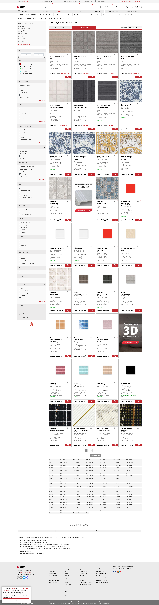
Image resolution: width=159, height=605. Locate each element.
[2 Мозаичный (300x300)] (107, 188)
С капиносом (24, 188)
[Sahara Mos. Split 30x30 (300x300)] (60, 415)
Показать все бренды (24, 44)
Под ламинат (24, 293)
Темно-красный (27, 64)
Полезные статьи (100, 571)
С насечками (24, 195)
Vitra (66, 591)
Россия (23, 118)
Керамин (67, 588)
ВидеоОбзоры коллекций (102, 580)
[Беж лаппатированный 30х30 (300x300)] (130, 234)
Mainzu (66, 593)
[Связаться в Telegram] (119, 1)
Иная (22, 240)
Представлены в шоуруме (102, 582)
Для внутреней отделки (27, 166)
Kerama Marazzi (22, 28)
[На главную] (26, 567)
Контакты (96, 11)
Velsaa (20, 31)
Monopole (21, 26)
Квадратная (24, 245)
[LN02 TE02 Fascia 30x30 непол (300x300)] (107, 42)
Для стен (23, 176)
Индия (22, 116)
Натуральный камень (27, 263)
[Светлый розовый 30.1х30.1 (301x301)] (107, 325)
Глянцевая (23, 209)
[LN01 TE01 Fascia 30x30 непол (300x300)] (60, 42)
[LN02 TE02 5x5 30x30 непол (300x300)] (83, 42)
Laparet (66, 573)
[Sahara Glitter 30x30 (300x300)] (130, 415)
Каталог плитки (52, 569)
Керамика (23, 258)
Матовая (23, 212)
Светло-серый (27, 73)
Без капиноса (24, 193)
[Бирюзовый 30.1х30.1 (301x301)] (83, 370)
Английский (23, 227)
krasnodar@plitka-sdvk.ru (63, 548)
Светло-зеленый (27, 69)
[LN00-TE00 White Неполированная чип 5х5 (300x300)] (60, 91)
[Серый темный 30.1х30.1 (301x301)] (107, 279)
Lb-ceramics (21, 33)
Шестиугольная (25, 247)
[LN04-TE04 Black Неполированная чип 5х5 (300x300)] (83, 91)
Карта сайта (99, 575)
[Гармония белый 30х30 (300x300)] (60, 234)
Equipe (66, 597)
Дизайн (45, 11)
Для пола (23, 174)
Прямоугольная (25, 243)
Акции (59, 11)
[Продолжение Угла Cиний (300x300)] (83, 143)
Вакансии (82, 580)
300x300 (23, 151)
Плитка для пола (53, 575)
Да (21, 271)
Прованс (23, 232)
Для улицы (23, 171)
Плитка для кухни (53, 577)
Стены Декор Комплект (27, 130)
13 (102, 450)
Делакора (67, 575)
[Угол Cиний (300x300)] (130, 91)
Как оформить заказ (101, 573)
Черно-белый (26, 66)
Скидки (82, 575)
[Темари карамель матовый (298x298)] (60, 325)
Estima (20, 42)
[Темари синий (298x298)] (83, 325)
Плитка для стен (53, 579)
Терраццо (23, 288)
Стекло (23, 256)
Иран (22, 111)
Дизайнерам (113, 11)
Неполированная (25, 214)
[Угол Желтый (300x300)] (107, 143)
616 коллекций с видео (72, 1)
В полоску (23, 298)
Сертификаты (83, 571)
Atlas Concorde (22, 35)
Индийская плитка (53, 582)
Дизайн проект (99, 569)
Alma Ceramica (68, 580)
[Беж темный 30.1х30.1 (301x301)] (107, 370)
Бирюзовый (26, 71)
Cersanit (20, 30)
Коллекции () (60, 27)
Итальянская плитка (54, 580)
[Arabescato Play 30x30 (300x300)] (107, 415)
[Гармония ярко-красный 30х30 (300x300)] (130, 188)
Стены (22, 134)
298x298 (23, 153)
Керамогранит (25, 190)
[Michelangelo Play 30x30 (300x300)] (83, 415)
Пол (22, 137)
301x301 (23, 156)
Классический (25, 222)
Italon (19, 37)
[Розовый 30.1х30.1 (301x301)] (60, 370)
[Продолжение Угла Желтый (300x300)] (130, 143)
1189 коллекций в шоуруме (87, 1)
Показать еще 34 (95, 455)
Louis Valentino (22, 40)
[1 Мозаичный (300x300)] (60, 188)
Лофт (22, 229)
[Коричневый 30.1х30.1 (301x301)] (83, 279)
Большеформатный (26, 197)
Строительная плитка (27, 169)
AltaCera (67, 579)
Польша (23, 113)
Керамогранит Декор (27, 139)
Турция (22, 108)
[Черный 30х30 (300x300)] (130, 370)
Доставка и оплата (77, 11)
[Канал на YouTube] (18, 577)
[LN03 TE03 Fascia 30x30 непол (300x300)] (130, 42)
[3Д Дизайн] (130, 333)
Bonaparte (21, 38)
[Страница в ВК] (21, 577)
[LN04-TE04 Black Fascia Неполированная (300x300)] (107, 91)
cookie (14, 588)
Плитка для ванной (53, 571)
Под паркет (24, 290)
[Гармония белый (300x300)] (83, 234)
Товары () (84, 27)
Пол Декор (23, 132)
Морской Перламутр (26, 261)
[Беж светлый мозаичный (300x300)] (60, 279)
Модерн (23, 225)
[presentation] (19, 64)
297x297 (23, 158)
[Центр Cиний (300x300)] (60, 143)
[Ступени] (83, 196)
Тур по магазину (101, 1)
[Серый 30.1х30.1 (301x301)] (130, 279)
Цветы (22, 295)
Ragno (66, 595)
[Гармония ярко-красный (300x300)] (107, 234)
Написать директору (101, 577)
